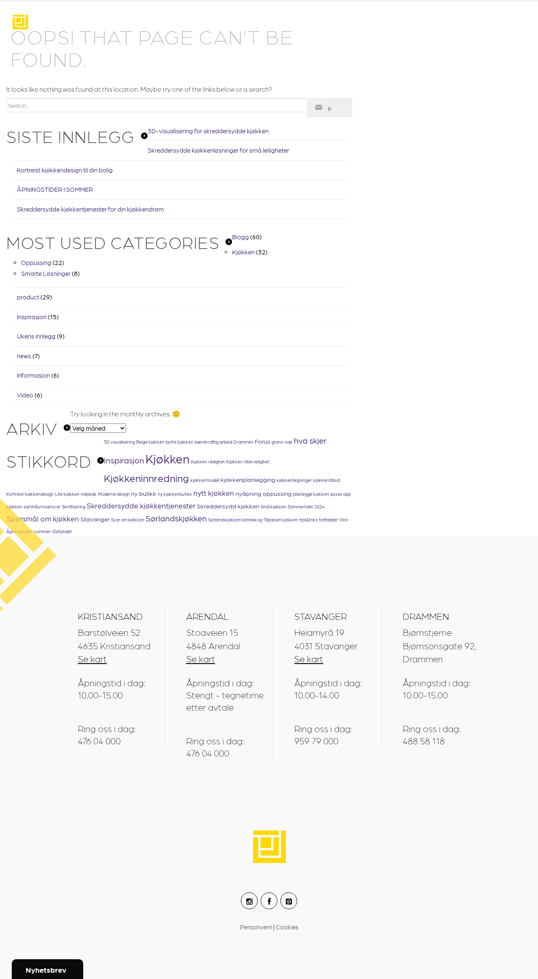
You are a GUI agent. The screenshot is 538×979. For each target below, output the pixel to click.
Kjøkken (243, 252)
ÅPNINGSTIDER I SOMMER (55, 189)
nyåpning (248, 493)
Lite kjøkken (67, 494)
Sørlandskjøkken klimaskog (235, 519)
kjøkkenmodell (204, 480)
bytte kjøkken (179, 442)
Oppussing (36, 262)
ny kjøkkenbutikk (175, 494)
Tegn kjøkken (357, 23)
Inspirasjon (277, 23)
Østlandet (62, 531)
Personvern (256, 927)
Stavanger (95, 519)
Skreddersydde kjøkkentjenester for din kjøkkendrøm (90, 209)
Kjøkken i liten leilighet (247, 461)
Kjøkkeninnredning (146, 477)
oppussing (277, 493)
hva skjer (310, 440)
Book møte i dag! (424, 934)
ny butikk (143, 493)
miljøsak (89, 494)
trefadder (328, 519)
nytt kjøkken (213, 492)
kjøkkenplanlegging (248, 479)
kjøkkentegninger (294, 480)
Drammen (243, 442)
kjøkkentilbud (326, 480)
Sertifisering (73, 506)
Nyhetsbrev (46, 969)
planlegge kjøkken (311, 494)
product (28, 297)
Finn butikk (437, 23)
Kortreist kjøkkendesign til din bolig (65, 170)
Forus (262, 441)
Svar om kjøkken (127, 519)
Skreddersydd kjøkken (228, 506)
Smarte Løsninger (46, 273)
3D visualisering (119, 442)
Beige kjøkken (150, 442)
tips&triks (308, 519)
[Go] (329, 107)
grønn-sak (282, 442)
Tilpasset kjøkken (281, 519)
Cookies (287, 927)
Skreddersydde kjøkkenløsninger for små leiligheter (218, 150)
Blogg (240, 237)
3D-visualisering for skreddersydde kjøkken (208, 131)
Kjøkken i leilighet (208, 461)
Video (25, 395)
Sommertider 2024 (305, 506)
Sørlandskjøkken (176, 518)
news (24, 356)
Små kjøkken (273, 506)
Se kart (92, 658)
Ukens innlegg (36, 336)
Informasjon (33, 375)
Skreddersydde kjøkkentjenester (141, 505)
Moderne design (114, 494)
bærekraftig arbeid (213, 442)
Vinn (343, 519)
